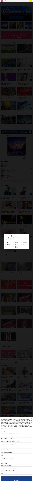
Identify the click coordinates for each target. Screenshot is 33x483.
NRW (8, 246)
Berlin (8, 242)
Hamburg (25, 242)
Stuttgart (24, 246)
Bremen (16, 242)
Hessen (8, 244)
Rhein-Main (25, 244)
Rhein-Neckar (16, 247)
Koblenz (16, 244)
